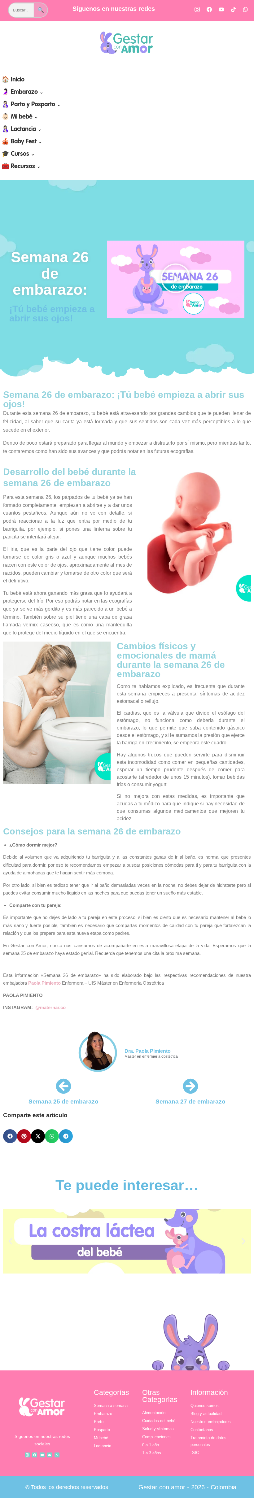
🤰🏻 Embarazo (22, 92)
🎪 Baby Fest (22, 142)
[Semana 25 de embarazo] (63, 1086)
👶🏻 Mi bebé (20, 117)
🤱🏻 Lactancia (22, 129)
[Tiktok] (233, 9)
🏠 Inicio (13, 80)
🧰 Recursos (21, 166)
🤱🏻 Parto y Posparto (31, 105)
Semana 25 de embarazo (63, 1101)
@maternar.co (50, 1007)
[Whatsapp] (245, 9)
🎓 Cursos (18, 154)
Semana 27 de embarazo (190, 1101)
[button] (175, 279)
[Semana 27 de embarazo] (190, 1086)
